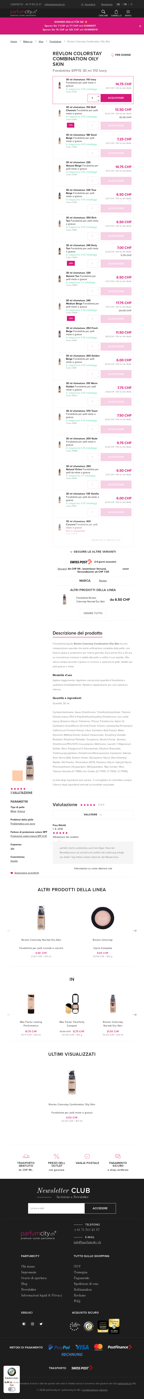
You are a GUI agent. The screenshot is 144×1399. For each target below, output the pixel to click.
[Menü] (18, 1368)
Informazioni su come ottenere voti (93, 868)
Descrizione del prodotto (77, 633)
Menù (128, 15)
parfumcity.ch (125, 1383)
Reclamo (80, 1295)
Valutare (91, 814)
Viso (41, 41)
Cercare (103, 15)
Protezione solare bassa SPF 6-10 (29, 836)
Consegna (80, 1272)
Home (14, 41)
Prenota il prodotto (106, 540)
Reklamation (83, 1289)
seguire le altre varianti (95, 551)
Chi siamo (28, 1266)
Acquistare (116, 97)
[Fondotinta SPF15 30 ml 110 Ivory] (30, 768)
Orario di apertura (34, 1278)
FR (125, 4)
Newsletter (28, 1289)
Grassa (21, 811)
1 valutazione (21, 792)
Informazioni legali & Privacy (41, 1295)
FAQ (77, 1301)
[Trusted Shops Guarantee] (91, 1326)
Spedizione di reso (86, 1284)
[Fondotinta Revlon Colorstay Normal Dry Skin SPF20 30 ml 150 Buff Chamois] (64, 599)
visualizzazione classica (94, 1389)
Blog (24, 1284)
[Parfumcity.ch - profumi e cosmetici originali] (24, 13)
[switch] (11, 1389)
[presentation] (134, 931)
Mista (13, 811)
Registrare (107, 4)
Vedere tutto (93, 613)
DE (118, 4)
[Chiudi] (140, 26)
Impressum (28, 1272)
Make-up (27, 41)
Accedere (90, 4)
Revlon (103, 580)
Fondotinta (55, 41)
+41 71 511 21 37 (33, 4)
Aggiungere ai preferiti (26, 872)
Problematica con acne (23, 823)
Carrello (116, 15)
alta (12, 848)
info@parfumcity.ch (55, 4)
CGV (77, 1266)
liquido (14, 860)
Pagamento (81, 1278)
